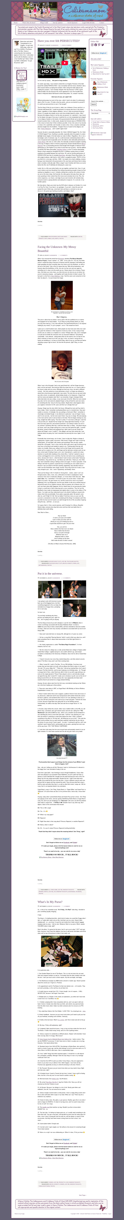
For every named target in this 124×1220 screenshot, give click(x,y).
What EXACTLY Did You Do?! (101, 74)
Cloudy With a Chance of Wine (101, 122)
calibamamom (54, 45)
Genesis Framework (96, 1213)
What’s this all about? (28, 22)
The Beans (78, 891)
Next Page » (82, 1195)
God (53, 238)
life (78, 563)
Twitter (75, 842)
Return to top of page (19, 1213)
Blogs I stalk (44, 22)
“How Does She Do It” (52, 1082)
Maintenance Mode (98, 72)
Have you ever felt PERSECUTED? (59, 40)
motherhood (43, 565)
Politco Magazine (46, 128)
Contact (101, 22)
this (50, 323)
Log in (109, 1213)
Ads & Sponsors (72, 22)
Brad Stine (62, 155)
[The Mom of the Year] (23, 111)
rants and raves (62, 236)
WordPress (104, 1213)
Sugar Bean (71, 891)
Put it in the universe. (50, 573)
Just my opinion (57, 22)
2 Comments (66, 578)
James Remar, (42, 141)
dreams (41, 891)
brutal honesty (67, 563)
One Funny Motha (98, 128)
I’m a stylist (61, 1020)
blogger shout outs (54, 561)
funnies (50, 1182)
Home (16, 22)
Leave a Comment (66, 45)
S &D (60, 1100)
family (49, 238)
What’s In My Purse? (50, 901)
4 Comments (63, 255)
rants (57, 238)
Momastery (61, 258)
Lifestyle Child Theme (85, 1213)
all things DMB (52, 889)
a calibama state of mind (62, 4)
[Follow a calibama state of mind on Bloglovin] (99, 54)
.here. (84, 1011)
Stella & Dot (55, 1078)
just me (64, 561)
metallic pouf (46, 1107)
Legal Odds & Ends (88, 22)
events (46, 891)
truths (61, 238)
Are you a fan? (96, 59)
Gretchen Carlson (62, 149)
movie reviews (52, 236)
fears (74, 563)
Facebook (66, 842)
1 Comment (67, 906)
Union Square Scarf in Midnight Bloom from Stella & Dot (55, 1039)
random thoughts (68, 889)
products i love (63, 1182)
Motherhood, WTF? (98, 126)
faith (45, 238)
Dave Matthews (55, 276)
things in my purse (44, 1186)
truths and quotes (72, 561)
